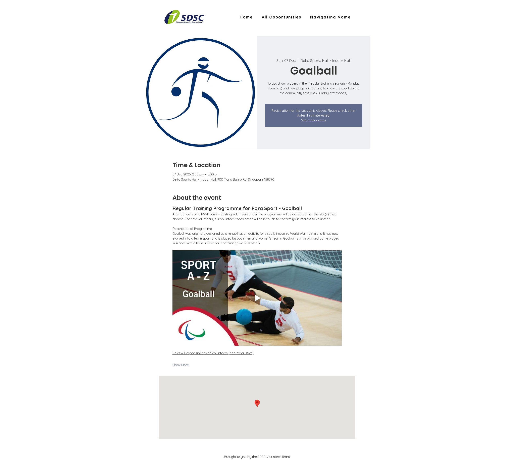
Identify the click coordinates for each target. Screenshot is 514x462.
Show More (180, 365)
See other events (313, 120)
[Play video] (257, 298)
